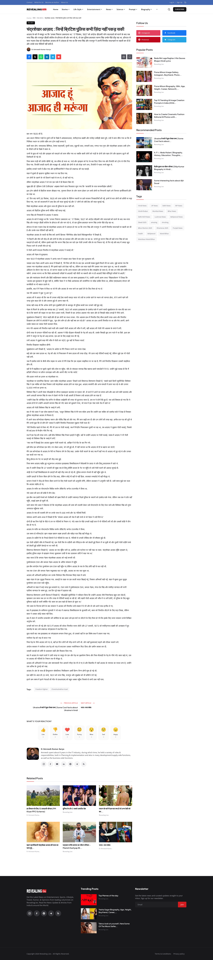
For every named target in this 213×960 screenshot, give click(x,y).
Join (126, 493)
